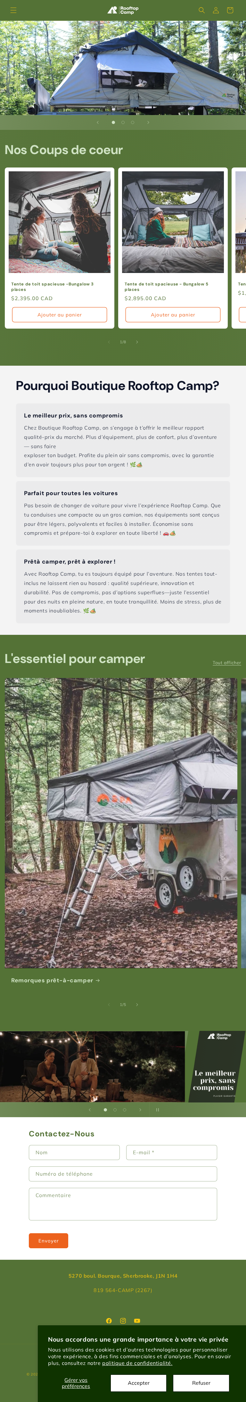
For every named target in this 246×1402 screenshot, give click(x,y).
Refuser (201, 1383)
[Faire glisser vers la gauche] (109, 342)
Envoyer (48, 1241)
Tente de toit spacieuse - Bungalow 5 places (167, 287)
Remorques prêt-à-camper (52, 980)
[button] (13, 10)
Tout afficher (227, 663)
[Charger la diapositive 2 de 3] (123, 122)
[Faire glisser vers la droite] (137, 342)
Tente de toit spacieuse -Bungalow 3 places (52, 287)
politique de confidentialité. (137, 1363)
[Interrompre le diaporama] (156, 1110)
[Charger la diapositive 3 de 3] (132, 122)
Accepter (139, 1383)
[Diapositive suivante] (148, 122)
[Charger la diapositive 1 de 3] (113, 122)
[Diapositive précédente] (98, 122)
